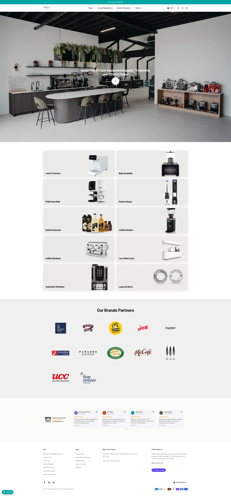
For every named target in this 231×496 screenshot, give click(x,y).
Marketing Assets (49, 467)
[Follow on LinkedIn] (54, 482)
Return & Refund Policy (82, 457)
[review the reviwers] (96, 412)
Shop (90, 8)
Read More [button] (77, 425)
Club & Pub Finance (49, 474)
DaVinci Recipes (48, 464)
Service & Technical (123, 8)
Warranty (78, 467)
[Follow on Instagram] (49, 482)
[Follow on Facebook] (44, 482)
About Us (46, 461)
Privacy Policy (79, 454)
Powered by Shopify (67, 489)
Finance (138, 8)
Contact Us (47, 457)
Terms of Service (80, 464)
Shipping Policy (80, 461)
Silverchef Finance (49, 471)
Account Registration (105, 8)
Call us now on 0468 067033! (115, 2)
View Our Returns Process (111, 461)
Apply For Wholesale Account (53, 454)
